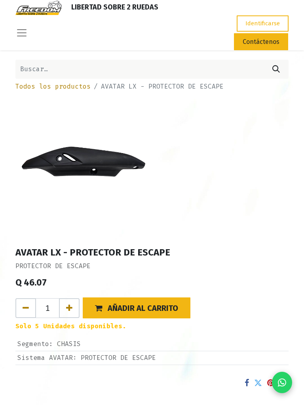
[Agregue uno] (69, 308)
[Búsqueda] (276, 69)
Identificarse (262, 23)
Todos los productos (53, 86)
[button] (136, 307)
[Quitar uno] (25, 308)
